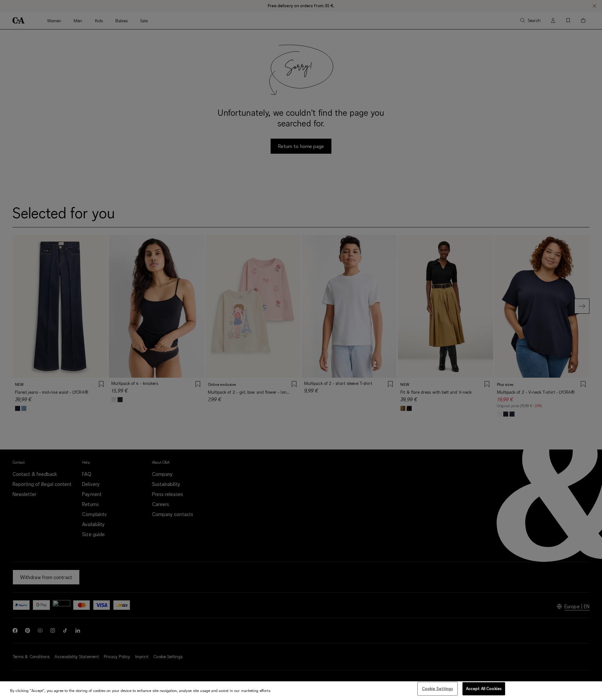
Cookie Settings (437, 688)
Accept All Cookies (484, 688)
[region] (301, 689)
